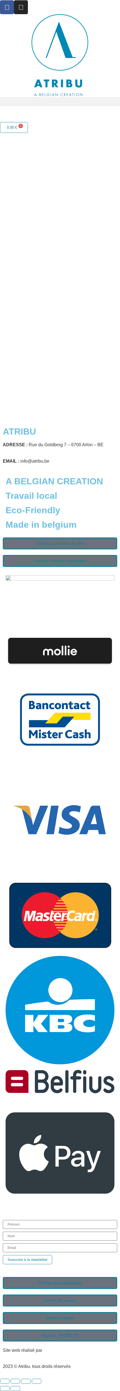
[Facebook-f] (7, 7)
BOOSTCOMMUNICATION (70, 1350)
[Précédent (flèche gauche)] (4, 1388)
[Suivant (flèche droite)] (15, 1388)
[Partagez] (26, 1381)
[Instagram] (21, 7)
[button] (60, 101)
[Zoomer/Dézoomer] (4, 1381)
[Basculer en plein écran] (15, 1381)
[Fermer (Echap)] (36, 1381)
